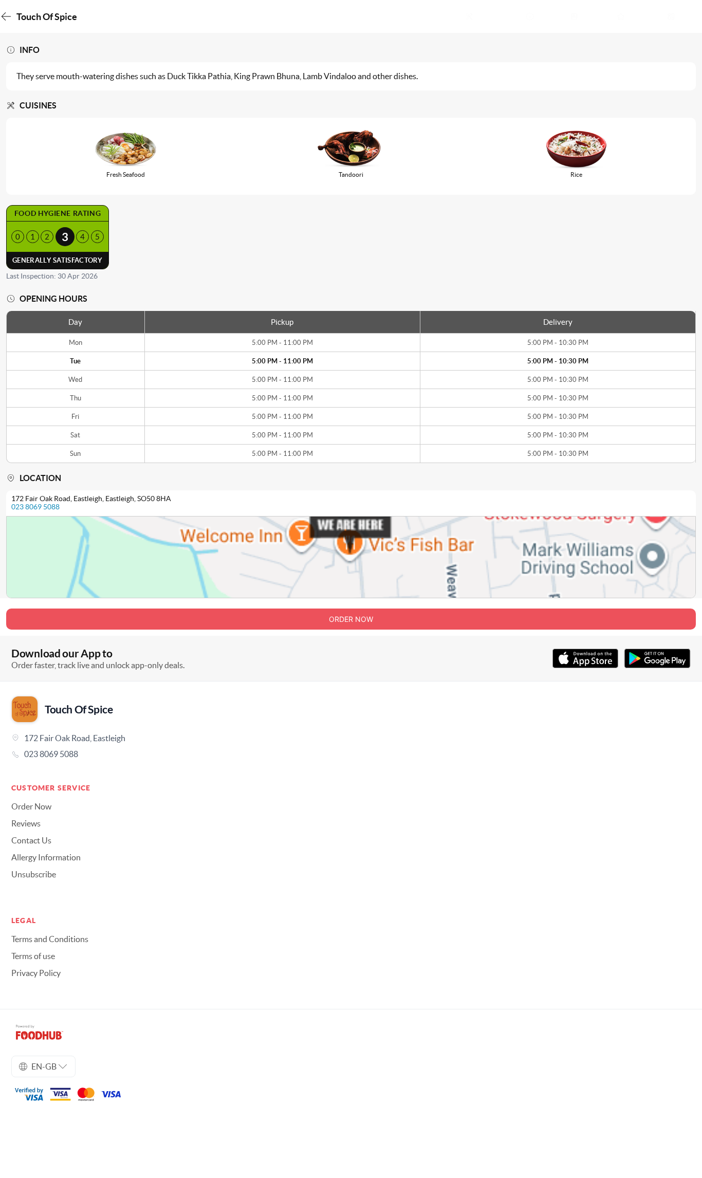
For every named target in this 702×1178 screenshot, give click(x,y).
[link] (351, 754)
